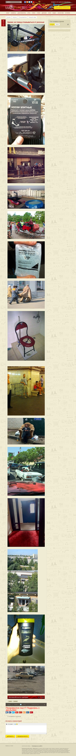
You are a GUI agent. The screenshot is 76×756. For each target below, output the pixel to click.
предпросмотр (22, 736)
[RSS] (27, 2)
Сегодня (52, 24)
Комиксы (13, 13)
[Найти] (20, 2)
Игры (29, 13)
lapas (24, 704)
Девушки (44, 13)
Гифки (33, 13)
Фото (49, 13)
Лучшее (8, 17)
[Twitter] (29, 2)
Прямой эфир (32, 17)
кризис (10, 701)
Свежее (15, 17)
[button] (6, 724)
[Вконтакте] (31, 2)
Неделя (57, 24)
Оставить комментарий (14, 721)
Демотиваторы (22, 13)
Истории (67, 13)
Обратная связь (26, 746)
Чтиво (38, 13)
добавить (10, 736)
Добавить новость (62, 8)
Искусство (61, 13)
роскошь (15, 701)
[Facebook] (25, 2)
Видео (54, 13)
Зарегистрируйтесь (64, 2)
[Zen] (34, 2)
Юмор (7, 13)
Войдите (53, 2)
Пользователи (23, 17)
